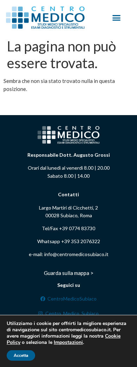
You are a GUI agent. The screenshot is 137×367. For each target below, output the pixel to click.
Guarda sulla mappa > (68, 273)
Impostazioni (68, 342)
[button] (116, 17)
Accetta (21, 355)
